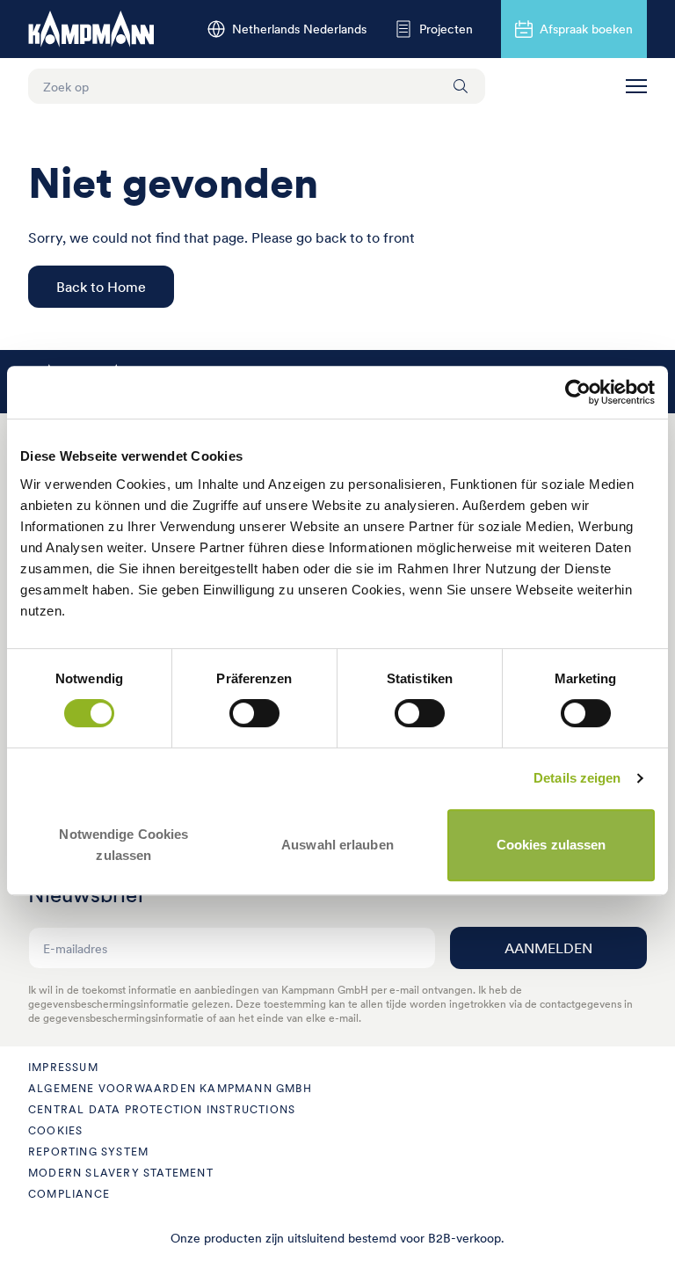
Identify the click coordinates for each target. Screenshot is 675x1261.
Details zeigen (577, 777)
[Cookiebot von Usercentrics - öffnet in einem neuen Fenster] (578, 392)
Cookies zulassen (551, 844)
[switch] (254, 713)
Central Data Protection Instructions (161, 1109)
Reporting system (88, 1151)
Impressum (63, 1067)
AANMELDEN (548, 948)
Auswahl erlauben (337, 844)
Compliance (69, 1193)
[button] (636, 86)
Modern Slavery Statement (121, 1172)
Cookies (55, 1130)
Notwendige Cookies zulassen (123, 845)
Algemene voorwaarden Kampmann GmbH (170, 1088)
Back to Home (101, 286)
